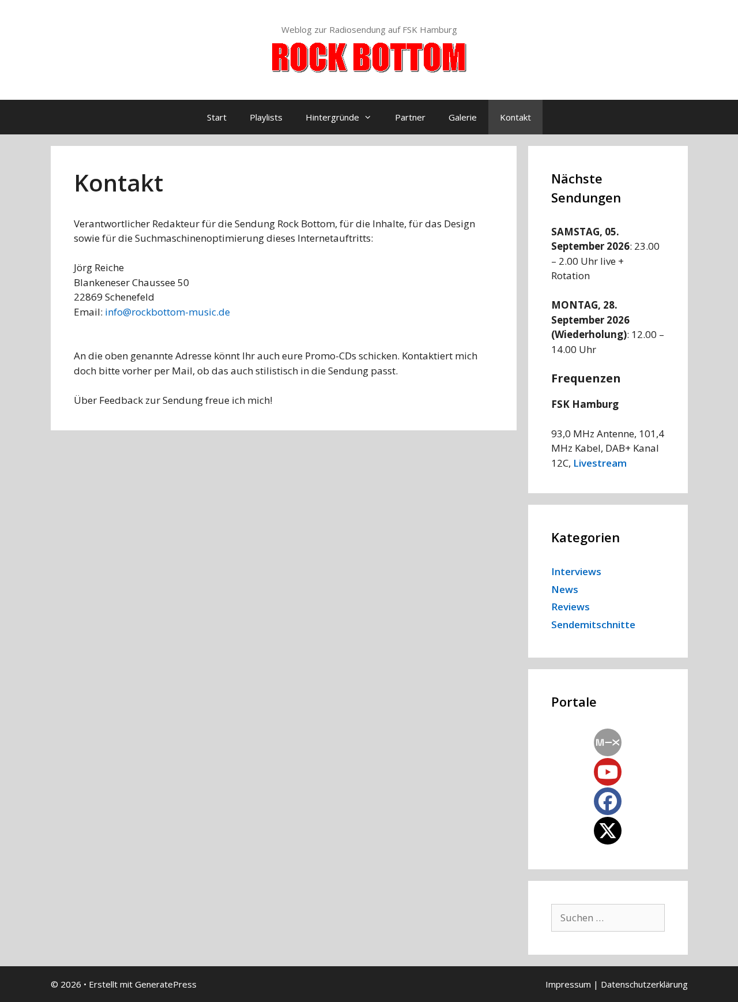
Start (217, 117)
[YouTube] (608, 772)
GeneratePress (166, 984)
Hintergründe (332, 117)
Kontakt (515, 117)
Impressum (568, 984)
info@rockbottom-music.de (167, 311)
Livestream (600, 463)
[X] (608, 831)
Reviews (570, 606)
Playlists (266, 117)
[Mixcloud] (608, 742)
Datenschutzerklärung (644, 984)
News (564, 589)
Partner (410, 117)
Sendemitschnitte (593, 624)
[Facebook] (608, 801)
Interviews (576, 571)
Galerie (463, 117)
